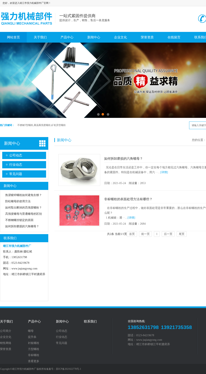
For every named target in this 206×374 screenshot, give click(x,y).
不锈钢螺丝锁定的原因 (19, 220)
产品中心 (67, 37)
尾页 (181, 234)
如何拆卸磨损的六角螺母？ (22, 226)
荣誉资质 (147, 37)
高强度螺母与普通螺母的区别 (23, 213)
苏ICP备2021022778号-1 (68, 369)
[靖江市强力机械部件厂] (27, 27)
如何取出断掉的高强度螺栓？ (23, 207)
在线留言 (174, 37)
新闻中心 (93, 37)
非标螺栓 (33, 355)
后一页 (168, 234)
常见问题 (15, 174)
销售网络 (5, 343)
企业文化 (120, 37)
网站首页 (13, 37)
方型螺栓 (33, 349)
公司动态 (15, 155)
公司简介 (5, 331)
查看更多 (33, 361)
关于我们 (40, 37)
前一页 (145, 234)
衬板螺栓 (33, 343)
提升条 (32, 337)
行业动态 (15, 164)
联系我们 (10, 238)
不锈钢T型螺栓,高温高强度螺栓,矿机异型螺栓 (41, 125)
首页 (132, 234)
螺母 (31, 331)
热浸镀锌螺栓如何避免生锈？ (23, 195)
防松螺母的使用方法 (18, 201)
